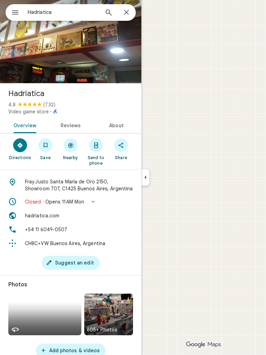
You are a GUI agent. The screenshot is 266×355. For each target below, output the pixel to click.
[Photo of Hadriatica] (70, 41)
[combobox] (63, 12)
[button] (70, 202)
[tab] (23, 124)
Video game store (28, 112)
